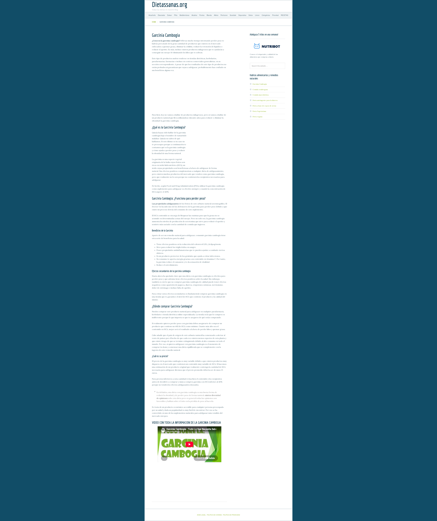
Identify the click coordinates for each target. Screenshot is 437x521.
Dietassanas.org (169, 4)
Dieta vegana (257, 117)
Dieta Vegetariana (259, 111)
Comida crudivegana (260, 90)
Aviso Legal (201, 515)
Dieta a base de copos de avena (264, 106)
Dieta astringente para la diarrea (265, 100)
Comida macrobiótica (261, 95)
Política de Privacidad (231, 515)
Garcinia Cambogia (260, 84)
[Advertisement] (189, 97)
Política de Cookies (214, 515)
